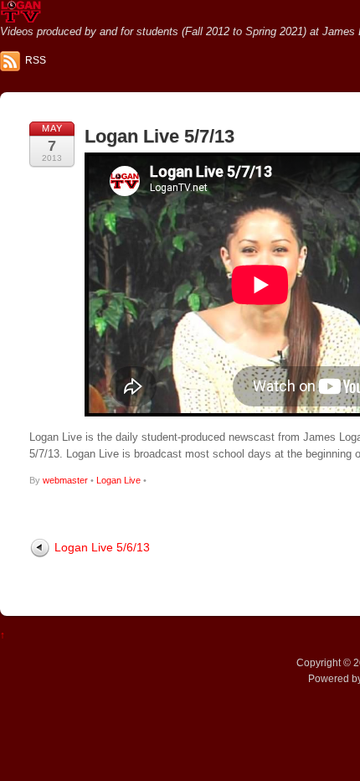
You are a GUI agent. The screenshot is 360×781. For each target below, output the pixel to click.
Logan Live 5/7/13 (159, 136)
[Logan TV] (21, 16)
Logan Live (118, 480)
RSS (35, 60)
